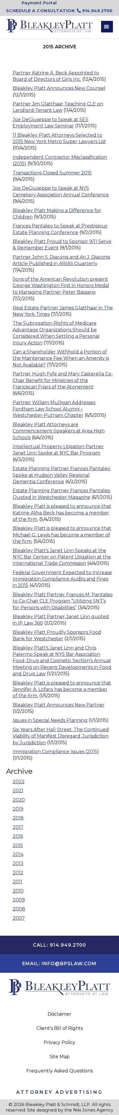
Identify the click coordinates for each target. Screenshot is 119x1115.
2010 (18, 891)
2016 (18, 836)
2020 (19, 800)
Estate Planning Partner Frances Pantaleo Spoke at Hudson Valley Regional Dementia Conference (61, 475)
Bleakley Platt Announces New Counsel (59, 88)
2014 (18, 854)
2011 (17, 881)
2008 (19, 909)
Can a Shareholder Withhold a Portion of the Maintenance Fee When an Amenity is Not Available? (61, 358)
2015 (18, 845)
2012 (18, 872)
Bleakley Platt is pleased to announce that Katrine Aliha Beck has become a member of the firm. (62, 512)
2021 (18, 790)
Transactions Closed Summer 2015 (52, 173)
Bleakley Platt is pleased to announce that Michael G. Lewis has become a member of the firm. (62, 534)
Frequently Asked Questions (59, 1071)
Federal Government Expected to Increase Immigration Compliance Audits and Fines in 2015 (62, 579)
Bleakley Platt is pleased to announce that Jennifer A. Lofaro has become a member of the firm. (62, 689)
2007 (19, 918)
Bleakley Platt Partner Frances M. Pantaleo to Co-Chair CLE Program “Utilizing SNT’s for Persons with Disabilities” (63, 601)
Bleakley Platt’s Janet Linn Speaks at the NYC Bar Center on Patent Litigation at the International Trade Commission (62, 557)
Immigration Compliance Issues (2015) (56, 751)
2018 (18, 818)
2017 (18, 827)
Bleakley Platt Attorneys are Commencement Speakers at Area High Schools (59, 431)
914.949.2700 (96, 10)
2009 (19, 900)
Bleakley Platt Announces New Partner (59, 705)
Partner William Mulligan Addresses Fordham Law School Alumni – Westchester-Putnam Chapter (54, 409)
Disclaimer (59, 1014)
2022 (19, 781)
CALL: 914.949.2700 (59, 945)
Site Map (60, 1056)
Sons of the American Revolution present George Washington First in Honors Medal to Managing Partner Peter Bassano (61, 285)
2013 (18, 863)
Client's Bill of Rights (59, 1028)
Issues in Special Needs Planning (50, 720)
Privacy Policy (59, 1042)
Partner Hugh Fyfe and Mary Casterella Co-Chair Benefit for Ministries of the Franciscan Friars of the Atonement (63, 380)
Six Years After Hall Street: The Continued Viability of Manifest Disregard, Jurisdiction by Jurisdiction (61, 736)
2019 (18, 809)
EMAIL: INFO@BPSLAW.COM (59, 963)
